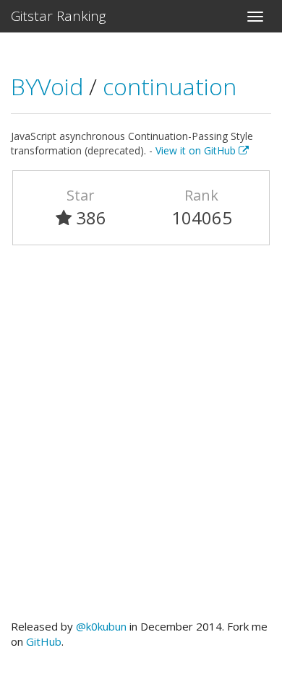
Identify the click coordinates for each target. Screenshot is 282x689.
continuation (169, 86)
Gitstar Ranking (58, 15)
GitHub (43, 641)
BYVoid (50, 86)
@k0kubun (101, 626)
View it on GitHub (197, 150)
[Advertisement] (141, 438)
